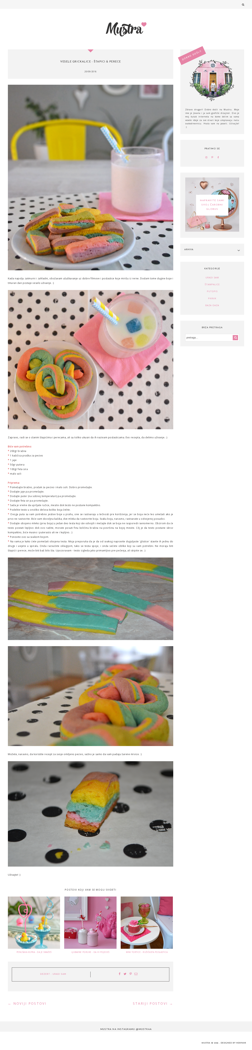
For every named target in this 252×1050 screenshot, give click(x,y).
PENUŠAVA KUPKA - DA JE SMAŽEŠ (34, 952)
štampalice (212, 284)
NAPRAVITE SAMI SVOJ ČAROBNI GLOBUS (212, 205)
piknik (212, 298)
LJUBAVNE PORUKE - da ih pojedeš (90, 952)
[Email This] (136, 974)
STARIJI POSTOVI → (153, 1003)
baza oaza (212, 305)
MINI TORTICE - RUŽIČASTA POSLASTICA (147, 952)
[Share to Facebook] (120, 974)
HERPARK (241, 1043)
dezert (45, 974)
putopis (212, 291)
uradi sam (59, 974)
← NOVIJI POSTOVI (27, 1003)
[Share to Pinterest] (130, 974)
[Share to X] (125, 974)
